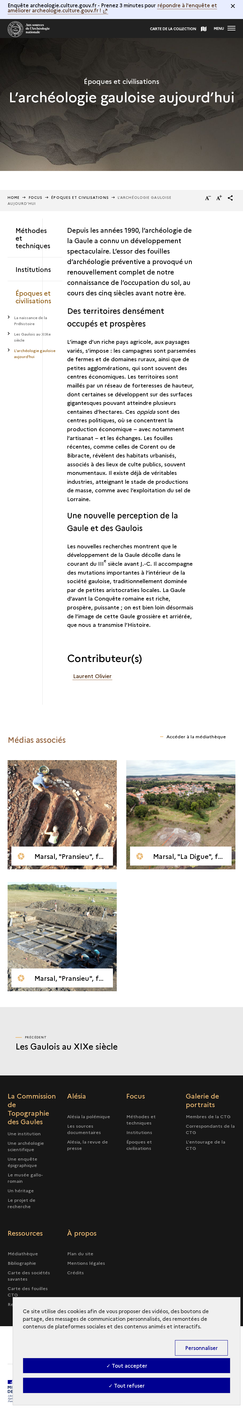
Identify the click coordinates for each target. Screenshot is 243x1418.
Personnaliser (201, 1347)
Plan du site (80, 1253)
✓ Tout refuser (127, 1385)
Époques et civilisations (80, 197)
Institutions (33, 269)
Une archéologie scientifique (26, 1146)
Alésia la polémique (88, 1116)
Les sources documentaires (84, 1129)
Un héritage (21, 1190)
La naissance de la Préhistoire (30, 320)
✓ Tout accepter (126, 1365)
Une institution (24, 1133)
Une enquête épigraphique (22, 1162)
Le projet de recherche (21, 1203)
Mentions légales (86, 1263)
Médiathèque (23, 1253)
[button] (230, 198)
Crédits (75, 1272)
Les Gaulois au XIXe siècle (32, 337)
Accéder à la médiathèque (196, 736)
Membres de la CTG (208, 1116)
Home (14, 197)
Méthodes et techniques (33, 238)
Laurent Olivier (92, 675)
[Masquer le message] (232, 6)
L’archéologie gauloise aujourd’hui (34, 353)
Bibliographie (22, 1263)
